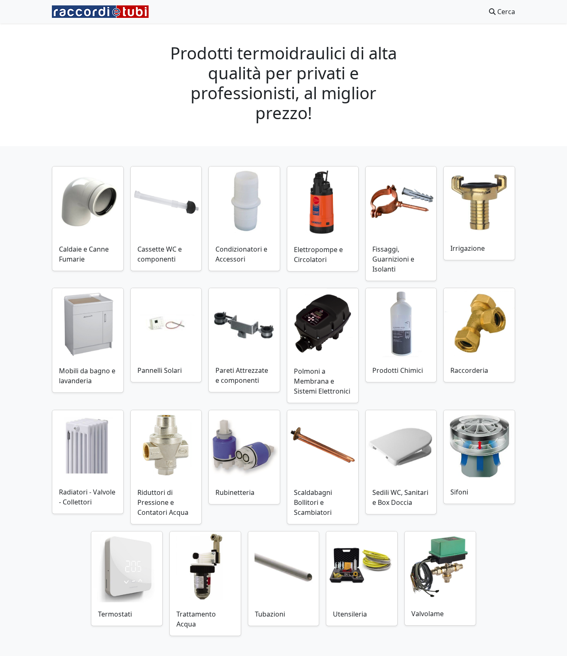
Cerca (505, 11)
